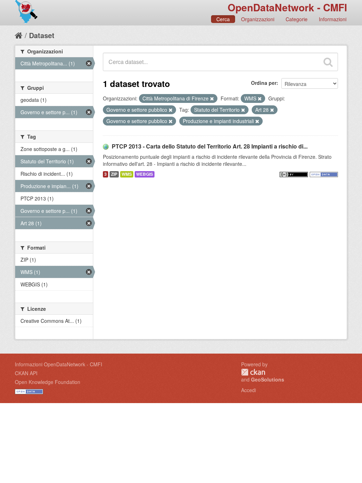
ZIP (114, 174)
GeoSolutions (267, 379)
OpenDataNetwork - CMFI (287, 7)
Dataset (41, 35)
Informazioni (332, 19)
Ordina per (263, 82)
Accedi (248, 390)
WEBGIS (144, 174)
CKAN (253, 372)
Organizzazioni (257, 19)
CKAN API (26, 373)
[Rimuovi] (212, 98)
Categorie (297, 19)
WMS (127, 174)
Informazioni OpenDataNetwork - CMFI (58, 364)
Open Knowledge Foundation (47, 381)
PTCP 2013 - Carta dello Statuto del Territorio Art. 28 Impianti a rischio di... (210, 146)
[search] (328, 62)
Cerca (223, 19)
